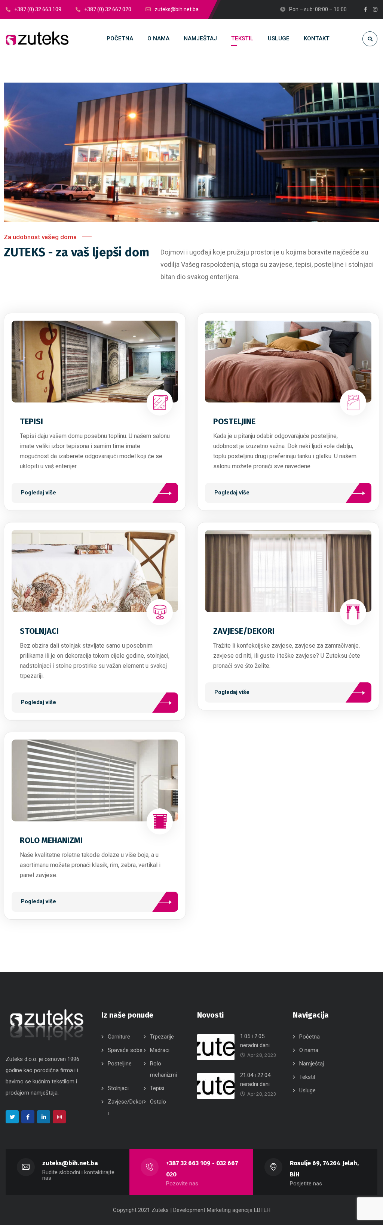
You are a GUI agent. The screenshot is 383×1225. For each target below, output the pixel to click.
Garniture (119, 1036)
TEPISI (31, 421)
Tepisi (157, 1088)
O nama (308, 1050)
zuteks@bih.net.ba (70, 1163)
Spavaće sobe (125, 1050)
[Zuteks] (37, 39)
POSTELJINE (234, 421)
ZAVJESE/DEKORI (244, 631)
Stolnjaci (118, 1088)
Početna (309, 1036)
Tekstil (307, 1077)
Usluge (307, 1090)
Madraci (159, 1050)
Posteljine (120, 1063)
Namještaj (311, 1063)
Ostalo (158, 1101)
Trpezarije (162, 1036)
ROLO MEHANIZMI (51, 840)
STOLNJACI (39, 631)
